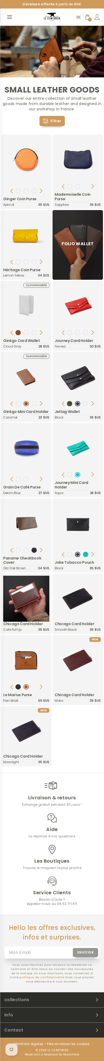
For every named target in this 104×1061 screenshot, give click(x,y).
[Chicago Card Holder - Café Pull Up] (26, 599)
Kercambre (71, 1054)
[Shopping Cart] (87, 17)
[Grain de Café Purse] (26, 448)
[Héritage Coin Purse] (26, 235)
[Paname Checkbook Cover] (26, 523)
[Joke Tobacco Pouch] (78, 523)
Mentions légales (28, 1044)
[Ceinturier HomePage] (52, 17)
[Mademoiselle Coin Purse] (78, 160)
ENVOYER (85, 952)
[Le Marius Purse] (26, 660)
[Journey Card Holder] (78, 306)
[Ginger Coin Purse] (26, 160)
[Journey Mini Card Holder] (78, 448)
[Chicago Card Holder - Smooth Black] (78, 599)
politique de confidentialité (41, 977)
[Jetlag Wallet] (78, 377)
